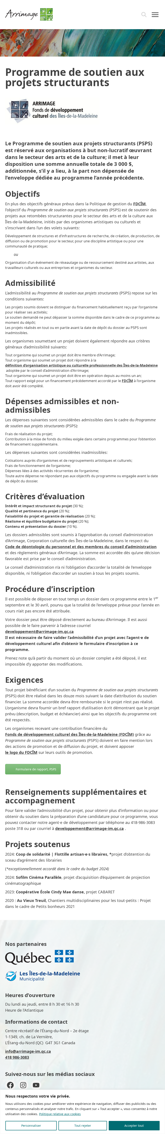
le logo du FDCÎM (21, 752)
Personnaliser (31, 1126)
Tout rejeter (82, 1126)
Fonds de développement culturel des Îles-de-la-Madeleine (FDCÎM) (69, 734)
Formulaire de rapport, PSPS (36, 769)
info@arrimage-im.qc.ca (28, 1051)
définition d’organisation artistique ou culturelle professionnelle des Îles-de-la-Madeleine (81, 365)
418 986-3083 (17, 1057)
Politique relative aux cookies (60, 1114)
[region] (82, 1112)
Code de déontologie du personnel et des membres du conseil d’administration (81, 546)
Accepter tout (134, 1126)
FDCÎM (139, 203)
